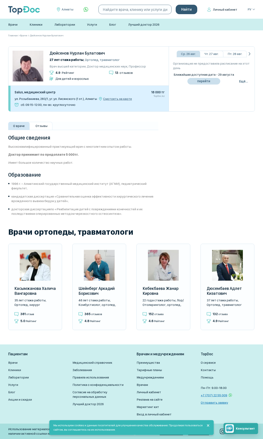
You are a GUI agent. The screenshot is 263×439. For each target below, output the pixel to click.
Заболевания (82, 370)
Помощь (207, 377)
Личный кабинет (225, 9)
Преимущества (148, 363)
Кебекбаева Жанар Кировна (161, 291)
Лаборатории (64, 24)
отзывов (124, 73)
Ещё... (243, 81)
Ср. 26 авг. (188, 54)
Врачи (12, 24)
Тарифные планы (149, 370)
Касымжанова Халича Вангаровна (35, 291)
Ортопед (91, 60)
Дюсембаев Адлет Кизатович (224, 291)
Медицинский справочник (92, 363)
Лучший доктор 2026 (143, 24)
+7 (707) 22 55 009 (214, 395)
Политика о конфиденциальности (98, 385)
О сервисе (208, 363)
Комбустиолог (89, 305)
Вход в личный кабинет (154, 414)
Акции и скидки (20, 399)
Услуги (92, 24)
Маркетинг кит (148, 407)
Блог (112, 24)
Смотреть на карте (117, 99)
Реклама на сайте (150, 399)
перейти (203, 81)
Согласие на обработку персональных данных (90, 394)
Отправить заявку (214, 403)
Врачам (142, 385)
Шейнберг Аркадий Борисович (96, 291)
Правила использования (91, 377)
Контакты (208, 370)
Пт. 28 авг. (235, 54)
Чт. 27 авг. (211, 54)
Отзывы (41, 126)
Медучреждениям (150, 377)
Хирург (34, 305)
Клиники (36, 24)
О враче (19, 126)
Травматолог (110, 60)
